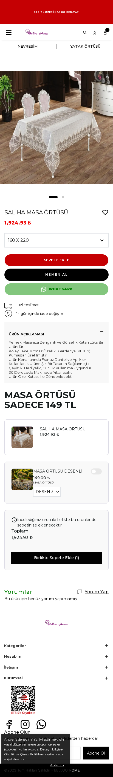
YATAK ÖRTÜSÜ (85, 46)
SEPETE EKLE (56, 260)
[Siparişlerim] (94, 32)
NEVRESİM (28, 46)
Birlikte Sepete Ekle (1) (56, 557)
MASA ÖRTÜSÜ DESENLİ (57, 471)
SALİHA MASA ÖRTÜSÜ (63, 429)
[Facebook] (9, 724)
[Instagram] (25, 724)
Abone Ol (96, 753)
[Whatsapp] (41, 724)
